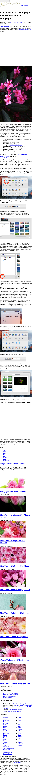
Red (19, 739)
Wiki (4, 711)
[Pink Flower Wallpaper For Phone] (13, 562)
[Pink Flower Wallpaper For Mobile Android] (13, 511)
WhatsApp (11, 463)
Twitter (2, 463)
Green (4, 732)
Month (19, 733)
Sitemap (5, 751)
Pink (4, 459)
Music (19, 735)
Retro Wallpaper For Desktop (11, 694)
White (4, 743)
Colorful (5, 723)
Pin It (25, 463)
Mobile (5, 457)
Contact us (6, 746)
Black (19, 720)
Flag (4, 727)
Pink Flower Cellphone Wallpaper (14, 613)
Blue (4, 721)
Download (2, 464)
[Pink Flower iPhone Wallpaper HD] (13, 680)
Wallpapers (6, 460)
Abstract (5, 717)
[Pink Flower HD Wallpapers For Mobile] (16, 94)
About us (20, 745)
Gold (19, 730)
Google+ (16, 463)
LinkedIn (21, 463)
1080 (4, 450)
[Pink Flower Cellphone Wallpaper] (13, 609)
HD (4, 456)
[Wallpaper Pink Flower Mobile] (13, 488)
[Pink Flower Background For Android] (13, 537)
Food (4, 729)
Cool (19, 723)
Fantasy (20, 726)
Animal (19, 717)
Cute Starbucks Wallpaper (15, 709)
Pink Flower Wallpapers (16, 22)
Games (5, 730)
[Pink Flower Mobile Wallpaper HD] (13, 586)
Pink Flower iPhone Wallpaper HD (15, 683)
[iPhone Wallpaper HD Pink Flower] (13, 656)
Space (19, 740)
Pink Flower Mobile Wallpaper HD (15, 590)
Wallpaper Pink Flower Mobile (13, 491)
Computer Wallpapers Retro (10, 693)
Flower (5, 453)
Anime (5, 719)
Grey (19, 732)
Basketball (6, 720)
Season (5, 740)
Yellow (5, 745)
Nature (5, 736)
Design (5, 726)
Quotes (5, 739)
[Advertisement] (16, 49)
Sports (5, 742)
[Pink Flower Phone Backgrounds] (13, 633)
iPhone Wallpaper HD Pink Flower (15, 660)
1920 (4, 451)
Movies (5, 735)
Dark (19, 724)
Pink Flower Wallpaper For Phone (14, 566)
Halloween (6, 733)
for (4, 454)
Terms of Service (7, 754)
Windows (20, 743)
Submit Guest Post (8, 752)
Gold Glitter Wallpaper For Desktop (22, 704)
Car (19, 721)
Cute (4, 724)
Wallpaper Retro (7, 697)
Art (18, 719)
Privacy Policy (7, 749)
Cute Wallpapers (25, 5)
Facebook (6, 463)
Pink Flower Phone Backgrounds (14, 637)
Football (20, 729)
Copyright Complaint (8, 748)
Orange (19, 736)
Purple (19, 738)
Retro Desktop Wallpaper (9, 696)
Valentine (20, 742)
